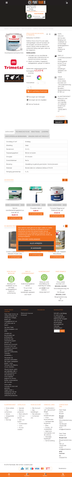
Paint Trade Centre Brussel (62, 411)
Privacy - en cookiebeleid (48, 428)
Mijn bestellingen (34, 411)
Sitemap (8, 420)
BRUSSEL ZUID (61, 294)
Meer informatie (23, 239)
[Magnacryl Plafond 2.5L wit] (57, 194)
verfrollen (7, 353)
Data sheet (9, 131)
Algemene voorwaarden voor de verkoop (49, 433)
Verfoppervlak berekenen (16, 136)
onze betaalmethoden (49, 414)
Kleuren (28, 76)
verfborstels (13, 352)
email (43, 288)
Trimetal (6, 365)
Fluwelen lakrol (36, 208)
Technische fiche (22, 131)
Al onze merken (21, 428)
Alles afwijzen (36, 243)
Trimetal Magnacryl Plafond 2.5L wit (57, 209)
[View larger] (21, 49)
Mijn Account (36, 408)
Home (6, 29)
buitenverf (7, 344)
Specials (21, 408)
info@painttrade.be (65, 429)
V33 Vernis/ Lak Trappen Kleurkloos (57, 253)
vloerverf (14, 348)
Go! (62, 331)
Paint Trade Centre (10, 314)
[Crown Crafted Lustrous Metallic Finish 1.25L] (15, 240)
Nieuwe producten (21, 411)
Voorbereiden (23, 423)
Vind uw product (15, 29)
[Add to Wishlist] (10, 205)
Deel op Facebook (33, 104)
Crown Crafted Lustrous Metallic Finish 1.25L (15, 253)
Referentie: (29, 38)
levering (45, 131)
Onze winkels (9, 408)
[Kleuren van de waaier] (39, 77)
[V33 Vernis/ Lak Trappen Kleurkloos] (57, 240)
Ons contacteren (8, 411)
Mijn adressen (36, 414)
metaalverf (7, 348)
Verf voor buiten (21, 420)
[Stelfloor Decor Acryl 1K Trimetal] (14, 42)
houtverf (7, 346)
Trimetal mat (36, 252)
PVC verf (13, 346)
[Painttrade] (37, 2)
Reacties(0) (35, 131)
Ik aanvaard (36, 248)
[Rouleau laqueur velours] (36, 194)
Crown (6, 367)
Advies (7, 414)
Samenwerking (50, 440)
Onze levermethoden (48, 418)
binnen (7, 342)
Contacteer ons (35, 417)
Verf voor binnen (27, 29)
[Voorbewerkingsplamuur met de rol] (15, 194)
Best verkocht (23, 414)
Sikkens (15, 365)
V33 (11, 365)
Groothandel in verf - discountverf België (49, 410)
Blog (46, 425)
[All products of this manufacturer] (14, 64)
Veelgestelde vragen (9, 417)
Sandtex (11, 367)
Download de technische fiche (14, 53)
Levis (11, 363)
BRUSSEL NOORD (61, 286)
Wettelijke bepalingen (48, 437)
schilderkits (7, 355)
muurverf (14, 344)
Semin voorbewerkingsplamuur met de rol (15, 210)
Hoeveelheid (30, 82)
